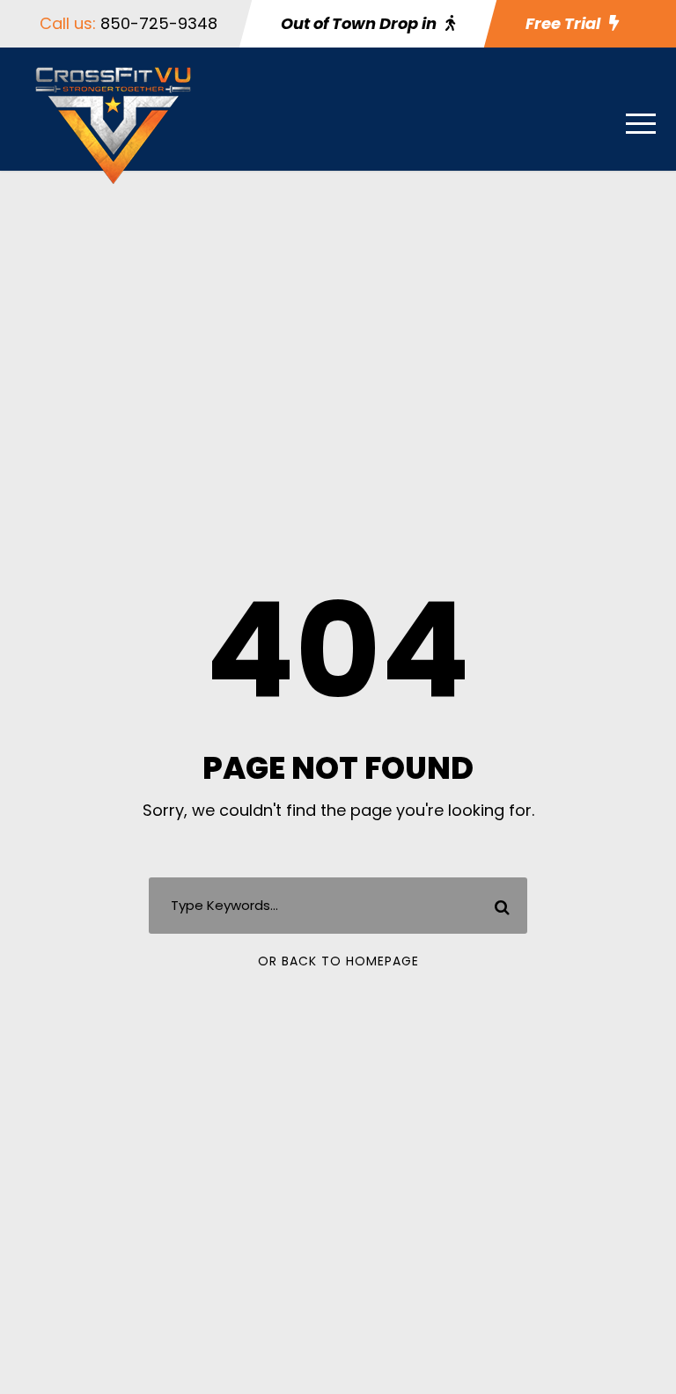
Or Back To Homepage (338, 961)
